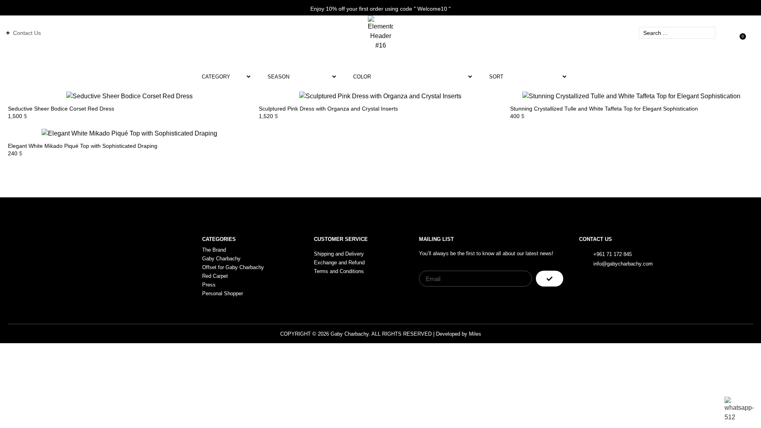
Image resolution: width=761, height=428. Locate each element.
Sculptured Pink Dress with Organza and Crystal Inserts (328, 108)
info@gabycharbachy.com (623, 264)
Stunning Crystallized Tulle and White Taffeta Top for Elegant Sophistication (604, 108)
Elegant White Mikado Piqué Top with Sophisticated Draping (82, 146)
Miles (475, 334)
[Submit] (549, 279)
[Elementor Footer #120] (701, 258)
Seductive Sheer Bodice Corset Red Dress (61, 108)
